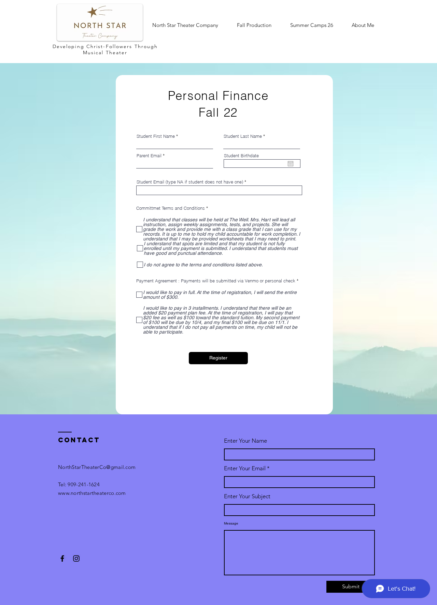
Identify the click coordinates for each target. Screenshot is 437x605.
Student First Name (156, 136)
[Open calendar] (290, 163)
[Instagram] (76, 558)
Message (231, 523)
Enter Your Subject (247, 496)
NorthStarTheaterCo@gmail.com (97, 467)
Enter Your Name (245, 441)
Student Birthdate (241, 155)
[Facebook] (62, 558)
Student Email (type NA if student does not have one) (190, 182)
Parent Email (150, 155)
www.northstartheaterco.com (92, 493)
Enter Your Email (245, 468)
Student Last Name (243, 136)
